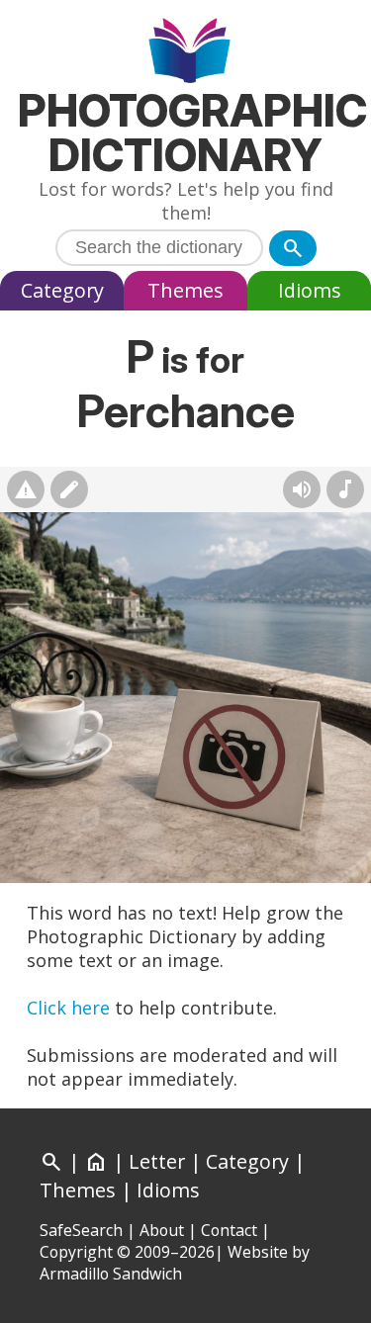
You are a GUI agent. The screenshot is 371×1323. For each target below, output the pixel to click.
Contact (229, 1230)
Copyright (76, 1252)
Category (62, 290)
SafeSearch (81, 1230)
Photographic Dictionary (192, 132)
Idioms (309, 290)
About (161, 1230)
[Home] (185, 53)
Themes (185, 290)
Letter (157, 1161)
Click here (68, 1007)
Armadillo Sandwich (111, 1273)
